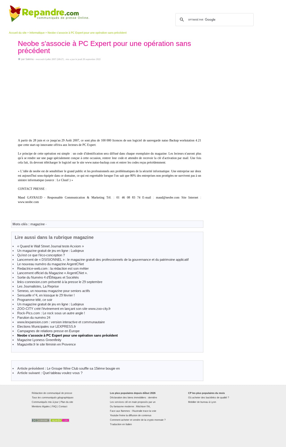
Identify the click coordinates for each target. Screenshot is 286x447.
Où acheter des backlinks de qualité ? (208, 397)
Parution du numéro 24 (33, 317)
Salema (29, 59)
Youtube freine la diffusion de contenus (130, 415)
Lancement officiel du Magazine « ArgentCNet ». (52, 273)
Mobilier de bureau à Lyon (202, 402)
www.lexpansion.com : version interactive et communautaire (61, 322)
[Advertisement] (109, 99)
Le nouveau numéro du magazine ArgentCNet (50, 264)
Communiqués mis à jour (45, 402)
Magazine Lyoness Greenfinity (39, 340)
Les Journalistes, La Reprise (38, 286)
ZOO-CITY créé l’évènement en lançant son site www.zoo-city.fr (64, 308)
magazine (37, 224)
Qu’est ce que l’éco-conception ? (41, 255)
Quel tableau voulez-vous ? (62, 373)
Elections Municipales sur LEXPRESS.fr (46, 326)
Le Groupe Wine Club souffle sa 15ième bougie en (83, 368)
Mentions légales (41, 406)
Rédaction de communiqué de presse (52, 393)
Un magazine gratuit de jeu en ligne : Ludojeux (50, 250)
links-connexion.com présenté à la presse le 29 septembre (59, 282)
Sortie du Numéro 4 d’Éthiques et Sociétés (48, 277)
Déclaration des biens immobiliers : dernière (133, 397)
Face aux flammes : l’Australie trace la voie (133, 411)
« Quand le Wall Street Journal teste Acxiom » (50, 246)
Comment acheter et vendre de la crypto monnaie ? (138, 419)
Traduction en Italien (121, 424)
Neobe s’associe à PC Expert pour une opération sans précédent (67, 335)
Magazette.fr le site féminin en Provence (46, 344)
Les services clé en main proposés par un (133, 402)
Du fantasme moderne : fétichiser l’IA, (130, 406)
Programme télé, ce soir (34, 300)
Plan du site (67, 402)
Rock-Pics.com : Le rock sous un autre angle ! (51, 313)
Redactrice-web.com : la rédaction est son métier (53, 268)
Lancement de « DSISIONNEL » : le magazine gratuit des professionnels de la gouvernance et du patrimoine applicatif (103, 259)
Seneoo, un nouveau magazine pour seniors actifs (53, 291)
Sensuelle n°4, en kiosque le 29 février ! (46, 295)
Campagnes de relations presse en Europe (48, 331)
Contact (63, 406)
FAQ (54, 406)
